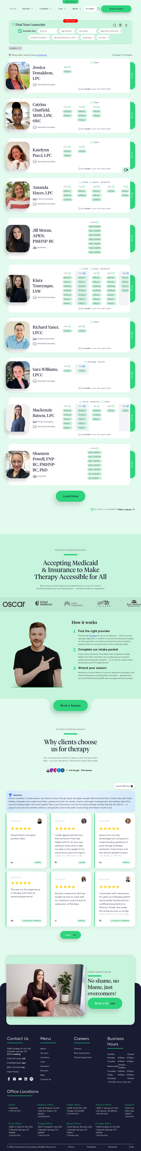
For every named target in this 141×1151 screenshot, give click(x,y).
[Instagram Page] (14, 1079)
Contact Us (45, 1079)
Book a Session (116, 8)
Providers (90, 8)
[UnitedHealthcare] (44, 603)
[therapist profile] (18, 75)
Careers (77, 1049)
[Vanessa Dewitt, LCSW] (84, 821)
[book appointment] (67, 114)
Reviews (44, 1071)
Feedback (91, 1147)
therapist (93, 636)
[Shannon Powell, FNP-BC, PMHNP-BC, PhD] (128, 879)
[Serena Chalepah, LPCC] (128, 821)
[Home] (13, 9)
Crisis (131, 1147)
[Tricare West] (104, 603)
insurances (42, 55)
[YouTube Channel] (20, 1079)
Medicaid (112, 1147)
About (43, 1049)
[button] (26, 8)
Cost (42, 1062)
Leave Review (123, 786)
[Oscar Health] (14, 604)
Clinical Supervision (83, 1057)
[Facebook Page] (9, 1079)
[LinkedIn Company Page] (26, 1079)
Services (44, 1053)
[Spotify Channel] (31, 1079)
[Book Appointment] (67, 70)
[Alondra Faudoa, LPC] (84, 879)
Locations (44, 1057)
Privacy (71, 1147)
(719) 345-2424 (16, 1058)
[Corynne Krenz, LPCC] (39, 821)
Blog (42, 1075)
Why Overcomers (82, 1053)
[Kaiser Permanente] (74, 603)
